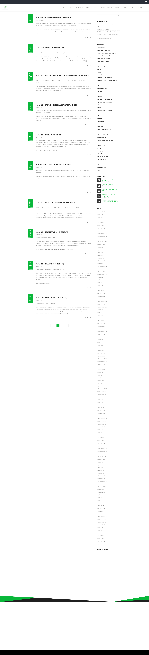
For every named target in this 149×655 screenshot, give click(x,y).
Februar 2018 (101, 476)
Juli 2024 (100, 280)
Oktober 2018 (102, 454)
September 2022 (102, 337)
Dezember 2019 (102, 416)
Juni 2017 (100, 497)
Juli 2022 (100, 339)
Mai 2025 (100, 252)
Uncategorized (102, 159)
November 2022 (102, 331)
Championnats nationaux (105, 56)
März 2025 (101, 258)
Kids (99, 105)
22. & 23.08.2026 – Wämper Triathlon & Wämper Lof (53, 18)
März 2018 (101, 473)
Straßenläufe (40, 20)
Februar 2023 (101, 323)
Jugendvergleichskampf (105, 102)
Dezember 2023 (102, 299)
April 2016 (101, 535)
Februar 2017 (101, 508)
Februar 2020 (101, 410)
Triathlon (39, 107)
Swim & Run (101, 145)
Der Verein (78, 7)
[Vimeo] (146, 2)
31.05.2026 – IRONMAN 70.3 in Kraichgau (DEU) (51, 298)
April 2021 (101, 378)
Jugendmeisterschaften (105, 99)
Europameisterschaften (42, 77)
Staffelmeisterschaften (105, 140)
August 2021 (101, 369)
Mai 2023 (100, 315)
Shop (125, 7)
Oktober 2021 (102, 364)
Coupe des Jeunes (103, 64)
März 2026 (101, 225)
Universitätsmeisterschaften (107, 162)
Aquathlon (101, 47)
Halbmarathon (102, 88)
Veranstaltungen (105, 7)
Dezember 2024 (102, 266)
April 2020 (101, 405)
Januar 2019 (101, 446)
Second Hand (102, 137)
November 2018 (102, 451)
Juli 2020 (100, 399)
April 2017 (101, 503)
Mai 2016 (100, 533)
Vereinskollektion (103, 164)
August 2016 (101, 525)
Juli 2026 (100, 214)
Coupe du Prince (103, 66)
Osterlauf (101, 126)
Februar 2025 (101, 261)
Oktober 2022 (102, 334)
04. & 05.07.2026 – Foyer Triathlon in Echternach (53, 165)
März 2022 (101, 350)
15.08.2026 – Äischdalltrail (103, 29)
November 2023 (102, 301)
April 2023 (101, 318)
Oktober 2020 (102, 391)
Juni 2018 (100, 465)
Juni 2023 (100, 312)
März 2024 (101, 290)
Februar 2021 (101, 383)
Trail (99, 148)
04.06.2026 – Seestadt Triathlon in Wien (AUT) (52, 232)
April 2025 (101, 255)
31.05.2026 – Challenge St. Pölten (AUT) (50, 264)
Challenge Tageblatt (104, 50)
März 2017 (101, 505)
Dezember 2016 (102, 514)
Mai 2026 (100, 220)
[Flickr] (142, 2)
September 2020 (102, 394)
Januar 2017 (101, 511)
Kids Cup (100, 107)
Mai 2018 (100, 467)
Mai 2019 (100, 435)
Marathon (101, 113)
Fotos (95, 7)
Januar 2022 (101, 356)
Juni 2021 (100, 375)
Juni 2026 (100, 217)
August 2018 (101, 459)
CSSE (99, 72)
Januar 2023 (101, 326)
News (70, 7)
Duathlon (39, 137)
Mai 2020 (100, 402)
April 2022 (101, 348)
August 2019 (101, 427)
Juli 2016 (100, 527)
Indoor (100, 91)
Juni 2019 (100, 432)
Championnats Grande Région (107, 53)
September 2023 (102, 307)
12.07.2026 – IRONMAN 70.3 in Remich (48, 135)
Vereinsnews (102, 167)
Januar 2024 (101, 296)
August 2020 (101, 397)
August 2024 (101, 277)
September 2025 (102, 241)
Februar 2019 (101, 443)
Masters (100, 115)
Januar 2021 (101, 386)
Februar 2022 (101, 353)
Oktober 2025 (102, 239)
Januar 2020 (101, 413)
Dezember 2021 (102, 358)
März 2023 (101, 320)
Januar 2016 (101, 544)
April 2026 (101, 222)
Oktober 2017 (102, 486)
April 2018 (101, 470)
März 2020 (101, 407)
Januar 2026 (101, 231)
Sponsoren (117, 7)
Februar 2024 (101, 293)
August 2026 (101, 212)
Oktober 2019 (102, 421)
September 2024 (102, 274)
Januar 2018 (101, 478)
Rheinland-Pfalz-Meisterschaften (108, 132)
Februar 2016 (101, 541)
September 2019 (102, 424)
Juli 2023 (100, 310)
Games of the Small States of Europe (107, 84)
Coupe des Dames (103, 61)
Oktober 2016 (102, 519)
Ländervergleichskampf (105, 110)
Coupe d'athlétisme (104, 58)
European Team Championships (107, 80)
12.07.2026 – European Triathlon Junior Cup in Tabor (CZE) (56, 105)
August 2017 (101, 492)
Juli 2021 (100, 372)
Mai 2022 (100, 345)
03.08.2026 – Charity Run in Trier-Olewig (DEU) (107, 34)
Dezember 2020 (102, 388)
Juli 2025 (100, 247)
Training (88, 7)
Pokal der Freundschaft (105, 129)
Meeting (100, 118)
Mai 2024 (100, 285)
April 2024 (101, 288)
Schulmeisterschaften (105, 134)
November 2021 (102, 361)
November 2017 (102, 484)
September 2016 (102, 522)
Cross (100, 69)
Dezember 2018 (102, 448)
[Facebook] (138, 2)
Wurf (99, 170)
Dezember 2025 (102, 233)
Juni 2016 (100, 530)
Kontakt (140, 7)
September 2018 (102, 456)
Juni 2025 (100, 250)
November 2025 (102, 236)
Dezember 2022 (102, 329)
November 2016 (102, 516)
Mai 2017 (100, 500)
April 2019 (101, 437)
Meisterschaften (103, 124)
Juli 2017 (100, 495)
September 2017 (102, 489)
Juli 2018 (100, 462)
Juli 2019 (100, 429)
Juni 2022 (100, 342)
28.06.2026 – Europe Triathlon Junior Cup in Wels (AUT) (55, 202)
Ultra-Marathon (103, 156)
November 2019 (102, 418)
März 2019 (101, 440)
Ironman (39, 50)
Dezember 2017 (102, 481)
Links (132, 7)
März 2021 (101, 380)
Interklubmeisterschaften (106, 94)
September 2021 (102, 367)
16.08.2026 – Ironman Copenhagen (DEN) (50, 47)
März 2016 (101, 538)
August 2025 (101, 244)
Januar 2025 (101, 263)
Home (63, 7)
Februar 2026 (101, 228)
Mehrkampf (101, 121)
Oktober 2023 (102, 304)
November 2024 (102, 269)
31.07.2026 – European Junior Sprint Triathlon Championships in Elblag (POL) (63, 75)
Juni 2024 (100, 282)
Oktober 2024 (102, 271)
